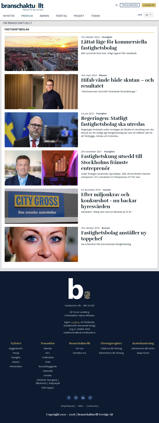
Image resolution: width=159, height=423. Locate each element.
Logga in (149, 5)
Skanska (48, 348)
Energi (16, 352)
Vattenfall (47, 370)
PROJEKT (79, 16)
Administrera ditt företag (111, 352)
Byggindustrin (16, 348)
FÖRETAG (61, 16)
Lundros (75, 322)
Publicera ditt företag (111, 348)
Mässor (103, 75)
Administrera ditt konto (143, 348)
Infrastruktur (16, 366)
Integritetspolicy (68, 406)
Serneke (48, 375)
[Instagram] (75, 397)
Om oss (80, 348)
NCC (47, 352)
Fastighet (107, 37)
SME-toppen (47, 387)
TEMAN (95, 16)
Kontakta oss (79, 352)
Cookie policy (92, 406)
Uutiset (107, 190)
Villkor (81, 406)
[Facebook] (68, 397)
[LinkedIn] (83, 397)
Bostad (106, 228)
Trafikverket (48, 357)
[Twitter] (90, 397)
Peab (47, 361)
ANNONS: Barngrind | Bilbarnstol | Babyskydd (48, 381)
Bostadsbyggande (48, 366)
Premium (27, 16)
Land (140, 14)
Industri (16, 361)
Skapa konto (143, 352)
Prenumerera (130, 5)
